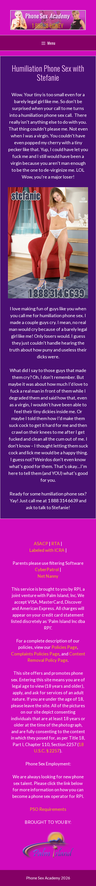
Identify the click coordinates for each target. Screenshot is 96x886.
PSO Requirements (48, 809)
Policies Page (64, 647)
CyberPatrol (47, 569)
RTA (55, 543)
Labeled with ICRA (47, 550)
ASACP (41, 543)
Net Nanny (48, 576)
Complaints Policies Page (35, 653)
